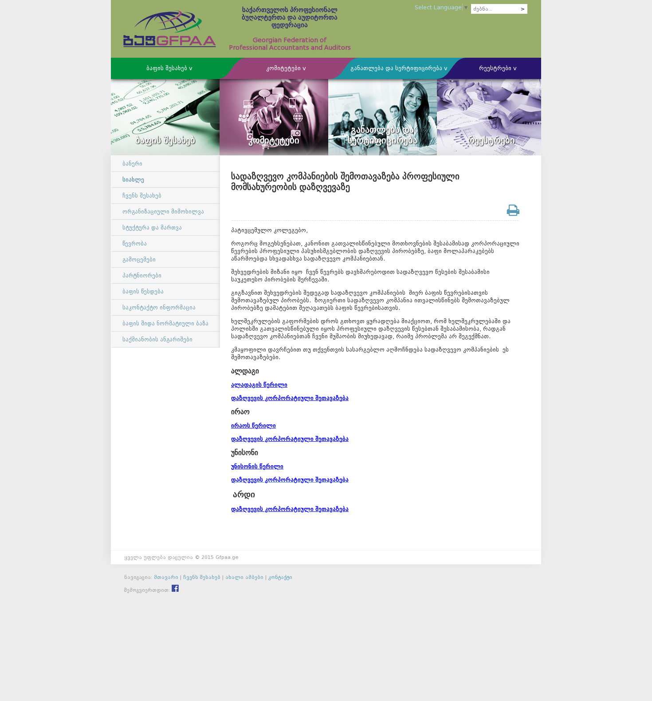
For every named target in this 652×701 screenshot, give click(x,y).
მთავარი (166, 577)
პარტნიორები (141, 275)
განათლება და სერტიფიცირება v (399, 68)
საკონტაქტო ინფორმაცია (159, 307)
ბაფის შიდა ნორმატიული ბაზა (165, 323)
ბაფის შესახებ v (169, 68)
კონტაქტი (280, 577)
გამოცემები (139, 259)
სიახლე (133, 179)
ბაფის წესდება (143, 291)
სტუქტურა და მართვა (152, 227)
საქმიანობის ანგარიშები (157, 339)
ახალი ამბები (244, 577)
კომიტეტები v (286, 68)
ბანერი (132, 163)
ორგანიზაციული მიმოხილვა (163, 211)
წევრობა (134, 243)
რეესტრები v (498, 68)
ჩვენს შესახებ (141, 195)
